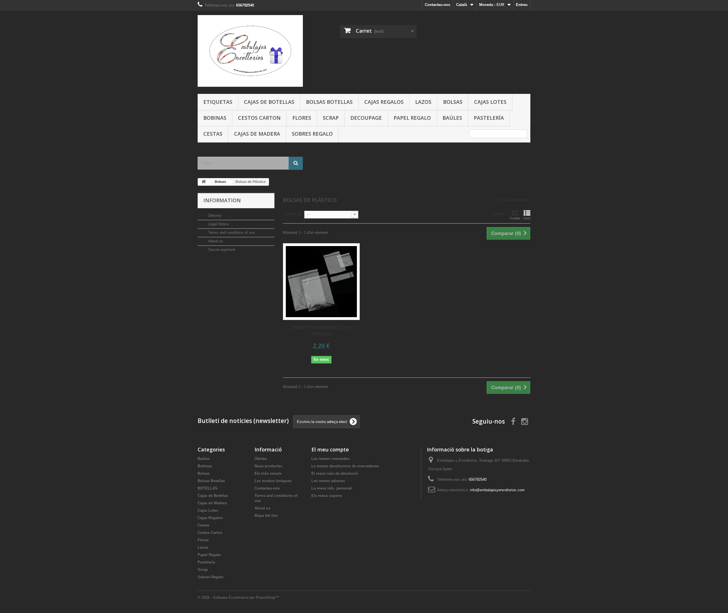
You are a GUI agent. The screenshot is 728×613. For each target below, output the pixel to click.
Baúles (452, 117)
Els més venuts (268, 473)
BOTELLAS (208, 488)
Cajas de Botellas (269, 101)
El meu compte (330, 449)
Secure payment (221, 249)
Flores (301, 117)
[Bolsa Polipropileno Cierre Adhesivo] (321, 281)
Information (222, 200)
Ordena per (293, 214)
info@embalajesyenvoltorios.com (497, 490)
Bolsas (452, 101)
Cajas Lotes (490, 101)
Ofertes (261, 459)
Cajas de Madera (257, 133)
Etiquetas (217, 101)
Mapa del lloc (266, 515)
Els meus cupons (326, 496)
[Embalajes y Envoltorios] (250, 51)
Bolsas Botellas (329, 101)
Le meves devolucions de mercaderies (345, 466)
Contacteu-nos (437, 5)
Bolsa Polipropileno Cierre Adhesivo (321, 330)
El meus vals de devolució (334, 473)
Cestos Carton (259, 117)
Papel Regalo (412, 117)
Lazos (423, 101)
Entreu (522, 5)
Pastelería (489, 117)
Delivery (214, 215)
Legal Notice (218, 224)
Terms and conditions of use (231, 232)
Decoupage (366, 117)
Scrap (331, 117)
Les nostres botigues (273, 481)
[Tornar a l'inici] (203, 181)
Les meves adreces (328, 481)
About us (215, 241)
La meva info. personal (331, 488)
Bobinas (214, 117)
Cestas (212, 133)
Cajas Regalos (384, 101)
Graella (515, 218)
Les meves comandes (330, 459)
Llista (526, 218)
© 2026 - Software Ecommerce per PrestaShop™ (238, 597)
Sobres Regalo (312, 133)
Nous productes (268, 466)
